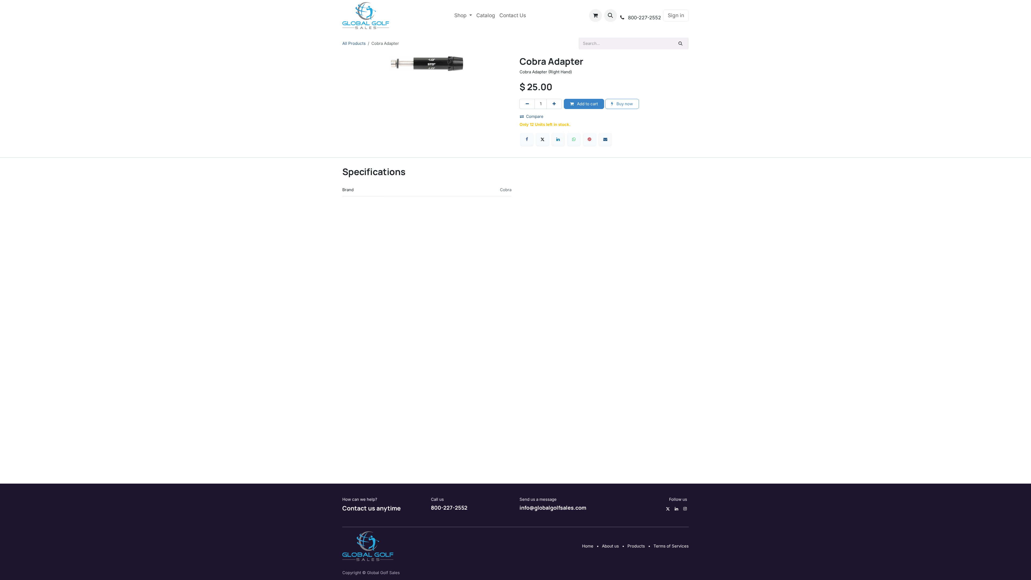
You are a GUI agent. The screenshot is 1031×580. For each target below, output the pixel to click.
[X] (542, 139)
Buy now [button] (624, 103)
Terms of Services (671, 546)
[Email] (605, 139)
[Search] (681, 43)
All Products (354, 43)
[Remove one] (527, 104)
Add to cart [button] (587, 103)
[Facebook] (526, 139)
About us (610, 546)
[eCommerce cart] (595, 15)
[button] (610, 15)
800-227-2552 (449, 507)
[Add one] (554, 104)
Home (587, 546)
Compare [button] (534, 116)
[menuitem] (463, 16)
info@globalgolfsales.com (553, 507)
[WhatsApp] (573, 139)
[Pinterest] (589, 139)
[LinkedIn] (558, 139)
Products (636, 546)
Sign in (676, 15)
